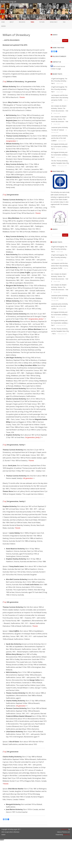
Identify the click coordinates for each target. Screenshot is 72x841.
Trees (32, 22)
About (12, 22)
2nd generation (11, 141)
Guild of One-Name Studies (59, 199)
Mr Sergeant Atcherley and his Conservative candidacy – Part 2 (60, 146)
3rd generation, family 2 (33, 437)
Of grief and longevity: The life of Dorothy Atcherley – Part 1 (59, 89)
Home (3, 22)
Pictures (41, 22)
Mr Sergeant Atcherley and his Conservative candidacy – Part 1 (60, 154)
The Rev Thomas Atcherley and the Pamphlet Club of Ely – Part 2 (60, 163)
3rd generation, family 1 (36, 319)
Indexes (3, 26)
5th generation (21, 706)
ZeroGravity (64, 829)
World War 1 (54, 22)
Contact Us (54, 69)
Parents (22, 97)
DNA (64, 22)
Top (4, 82)
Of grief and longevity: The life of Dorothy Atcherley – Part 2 (59, 81)
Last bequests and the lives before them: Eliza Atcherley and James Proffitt (59, 97)
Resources (22, 22)
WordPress (66, 834)
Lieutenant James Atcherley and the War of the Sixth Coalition (59, 138)
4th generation (28, 478)
